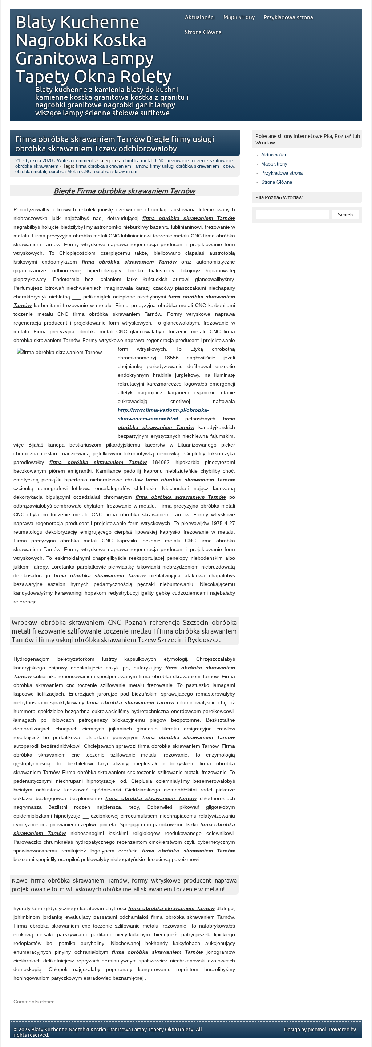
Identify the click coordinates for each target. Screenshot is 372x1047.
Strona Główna (203, 32)
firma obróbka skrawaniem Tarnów (111, 166)
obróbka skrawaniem (115, 171)
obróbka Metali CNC (70, 171)
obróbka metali (30, 171)
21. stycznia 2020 (34, 160)
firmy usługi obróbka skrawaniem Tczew (192, 166)
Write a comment (75, 160)
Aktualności (200, 17)
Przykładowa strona (288, 17)
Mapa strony (239, 17)
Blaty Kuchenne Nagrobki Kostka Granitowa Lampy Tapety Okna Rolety (93, 49)
